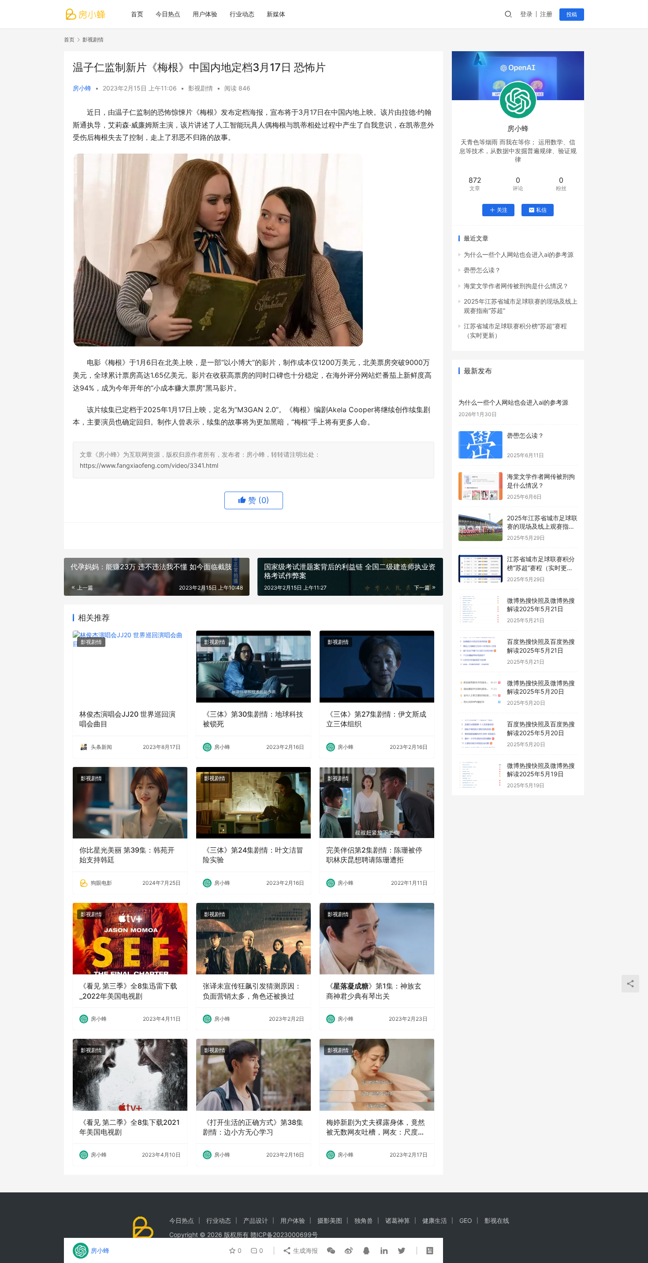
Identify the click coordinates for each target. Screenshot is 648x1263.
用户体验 (205, 14)
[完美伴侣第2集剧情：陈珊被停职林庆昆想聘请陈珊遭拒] (377, 802)
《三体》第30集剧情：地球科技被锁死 (253, 719)
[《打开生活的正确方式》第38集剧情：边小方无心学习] (253, 1074)
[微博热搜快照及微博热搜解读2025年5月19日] (480, 775)
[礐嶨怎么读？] (480, 445)
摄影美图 (329, 1220)
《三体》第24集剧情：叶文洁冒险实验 (253, 855)
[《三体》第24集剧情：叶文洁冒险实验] (253, 802)
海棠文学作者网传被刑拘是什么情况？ (516, 285)
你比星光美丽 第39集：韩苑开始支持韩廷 (127, 855)
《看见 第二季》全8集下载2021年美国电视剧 (129, 1127)
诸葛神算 (397, 1220)
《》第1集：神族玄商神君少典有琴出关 (373, 990)
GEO (465, 1220)
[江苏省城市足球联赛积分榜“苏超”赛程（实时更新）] (480, 569)
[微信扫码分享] (331, 1251)
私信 (541, 210)
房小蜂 (82, 88)
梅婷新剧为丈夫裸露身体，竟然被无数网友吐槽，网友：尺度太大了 (375, 1127)
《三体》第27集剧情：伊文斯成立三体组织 (376, 719)
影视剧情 (200, 88)
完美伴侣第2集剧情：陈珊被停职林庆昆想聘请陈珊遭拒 (374, 855)
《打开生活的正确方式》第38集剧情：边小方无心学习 (253, 1127)
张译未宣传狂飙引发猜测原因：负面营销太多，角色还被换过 (252, 990)
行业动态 (242, 14)
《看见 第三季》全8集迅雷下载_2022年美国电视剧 (128, 990)
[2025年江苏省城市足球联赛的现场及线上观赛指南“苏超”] (480, 527)
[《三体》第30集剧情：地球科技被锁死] (253, 666)
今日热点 (168, 14)
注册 (546, 14)
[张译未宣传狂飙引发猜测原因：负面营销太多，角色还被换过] (253, 938)
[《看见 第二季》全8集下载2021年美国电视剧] (130, 1074)
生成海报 (304, 1250)
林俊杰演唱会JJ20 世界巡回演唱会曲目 (127, 719)
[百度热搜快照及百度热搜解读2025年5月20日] (480, 734)
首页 (137, 14)
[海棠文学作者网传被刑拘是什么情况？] (480, 486)
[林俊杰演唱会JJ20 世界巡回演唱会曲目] (130, 666)
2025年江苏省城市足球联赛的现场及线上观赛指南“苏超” (542, 526)
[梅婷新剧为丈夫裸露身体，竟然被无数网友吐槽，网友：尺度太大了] (377, 1074)
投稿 (571, 14)
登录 (526, 14)
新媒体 (276, 14)
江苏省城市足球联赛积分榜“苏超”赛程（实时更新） (541, 567)
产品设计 (255, 1220)
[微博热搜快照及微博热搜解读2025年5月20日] (480, 693)
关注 (502, 210)
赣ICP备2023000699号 (284, 1234)
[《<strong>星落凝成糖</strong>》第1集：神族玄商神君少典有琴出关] (377, 938)
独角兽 (363, 1220)
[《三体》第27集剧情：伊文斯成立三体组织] (377, 666)
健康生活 (434, 1220)
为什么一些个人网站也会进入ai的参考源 (519, 254)
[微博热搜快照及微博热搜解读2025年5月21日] (480, 610)
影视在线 (496, 1220)
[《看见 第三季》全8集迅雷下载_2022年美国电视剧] (130, 938)
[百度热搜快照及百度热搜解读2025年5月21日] (480, 651)
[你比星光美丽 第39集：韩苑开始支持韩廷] (130, 802)
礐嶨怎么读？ (482, 270)
